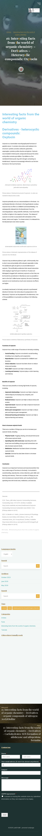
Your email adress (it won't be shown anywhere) (20, 762)
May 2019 (4, 585)
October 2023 (6, 577)
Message (5, 778)
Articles (9, 32)
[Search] (38, 566)
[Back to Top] (34, 828)
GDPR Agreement (8, 794)
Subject (4, 770)
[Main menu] (39, 4)
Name (4, 753)
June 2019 (4, 581)
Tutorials (4, 630)
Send (4, 815)
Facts (9, 608)
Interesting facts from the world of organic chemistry (26, 608)
